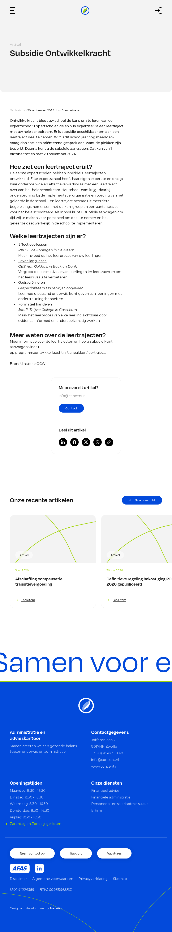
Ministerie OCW (33, 364)
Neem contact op (32, 853)
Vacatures (114, 853)
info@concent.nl (73, 396)
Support (76, 853)
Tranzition (56, 908)
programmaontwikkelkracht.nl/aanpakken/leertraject (60, 353)
